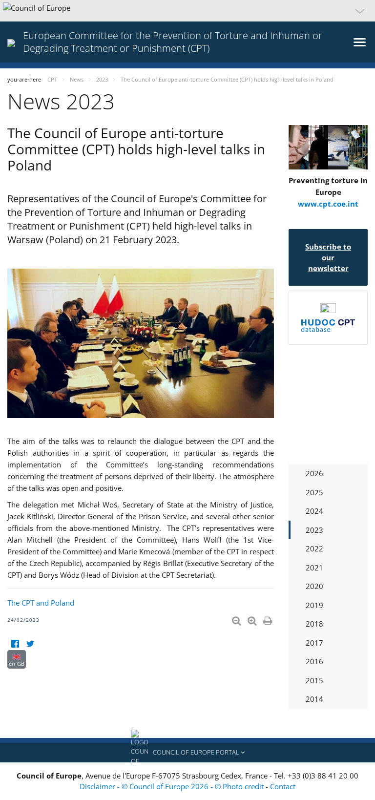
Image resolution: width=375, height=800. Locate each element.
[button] (187, 10)
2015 (314, 680)
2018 (314, 624)
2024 (314, 511)
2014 (314, 699)
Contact (282, 786)
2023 (314, 530)
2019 (314, 605)
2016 (314, 661)
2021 (314, 567)
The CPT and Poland (40, 603)
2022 (314, 548)
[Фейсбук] (14, 644)
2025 (314, 492)
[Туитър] (30, 644)
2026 (314, 473)
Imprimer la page (268, 618)
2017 (314, 643)
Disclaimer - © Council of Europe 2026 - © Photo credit (173, 786)
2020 (314, 586)
